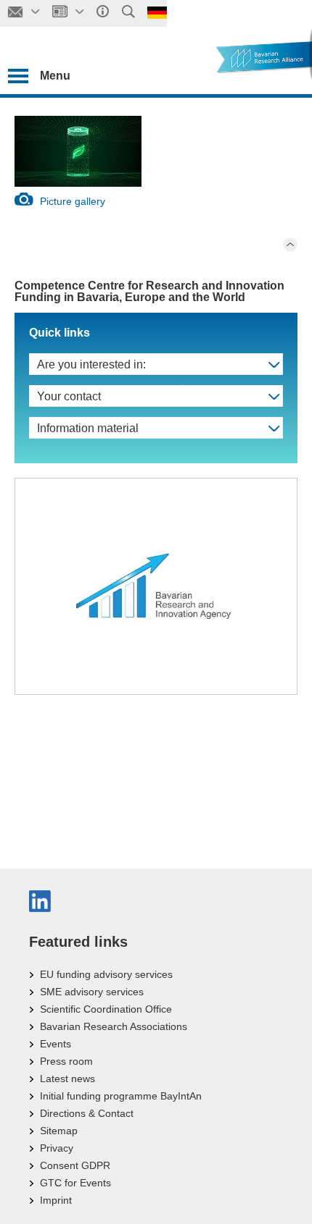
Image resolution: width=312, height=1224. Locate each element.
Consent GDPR (75, 1165)
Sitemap (59, 1130)
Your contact (69, 396)
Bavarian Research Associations (113, 1026)
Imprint (56, 1200)
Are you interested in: (91, 364)
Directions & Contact (87, 1113)
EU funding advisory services (106, 974)
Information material (88, 428)
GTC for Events (75, 1183)
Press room (66, 1061)
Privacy (56, 1148)
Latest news (67, 1078)
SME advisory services (92, 991)
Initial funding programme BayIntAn (121, 1096)
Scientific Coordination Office (106, 1009)
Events (55, 1044)
